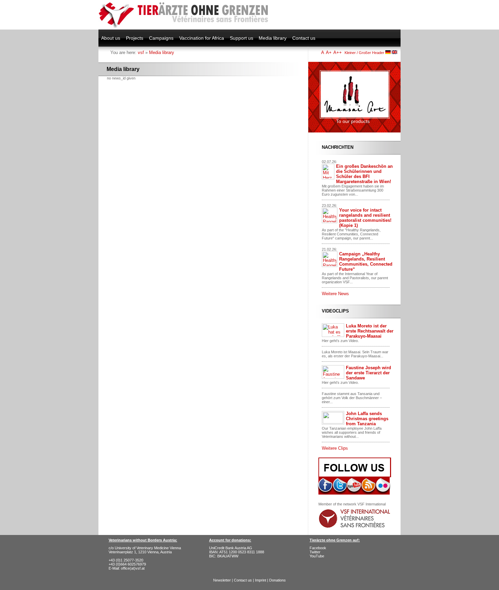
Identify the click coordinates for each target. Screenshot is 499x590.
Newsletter (222, 580)
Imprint (260, 580)
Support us (241, 38)
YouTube (317, 556)
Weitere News (335, 293)
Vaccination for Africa (201, 38)
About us (110, 38)
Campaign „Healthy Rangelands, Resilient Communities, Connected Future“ (365, 261)
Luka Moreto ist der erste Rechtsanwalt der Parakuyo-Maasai (369, 331)
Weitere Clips (335, 448)
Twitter (315, 552)
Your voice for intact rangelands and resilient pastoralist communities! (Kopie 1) (365, 218)
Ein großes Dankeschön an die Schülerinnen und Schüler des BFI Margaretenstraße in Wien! (364, 174)
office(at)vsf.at (133, 568)
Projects (134, 38)
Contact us (303, 38)
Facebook (318, 548)
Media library (273, 38)
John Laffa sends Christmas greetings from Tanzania (367, 418)
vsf (141, 52)
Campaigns (161, 38)
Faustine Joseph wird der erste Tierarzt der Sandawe (368, 372)
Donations (277, 580)
